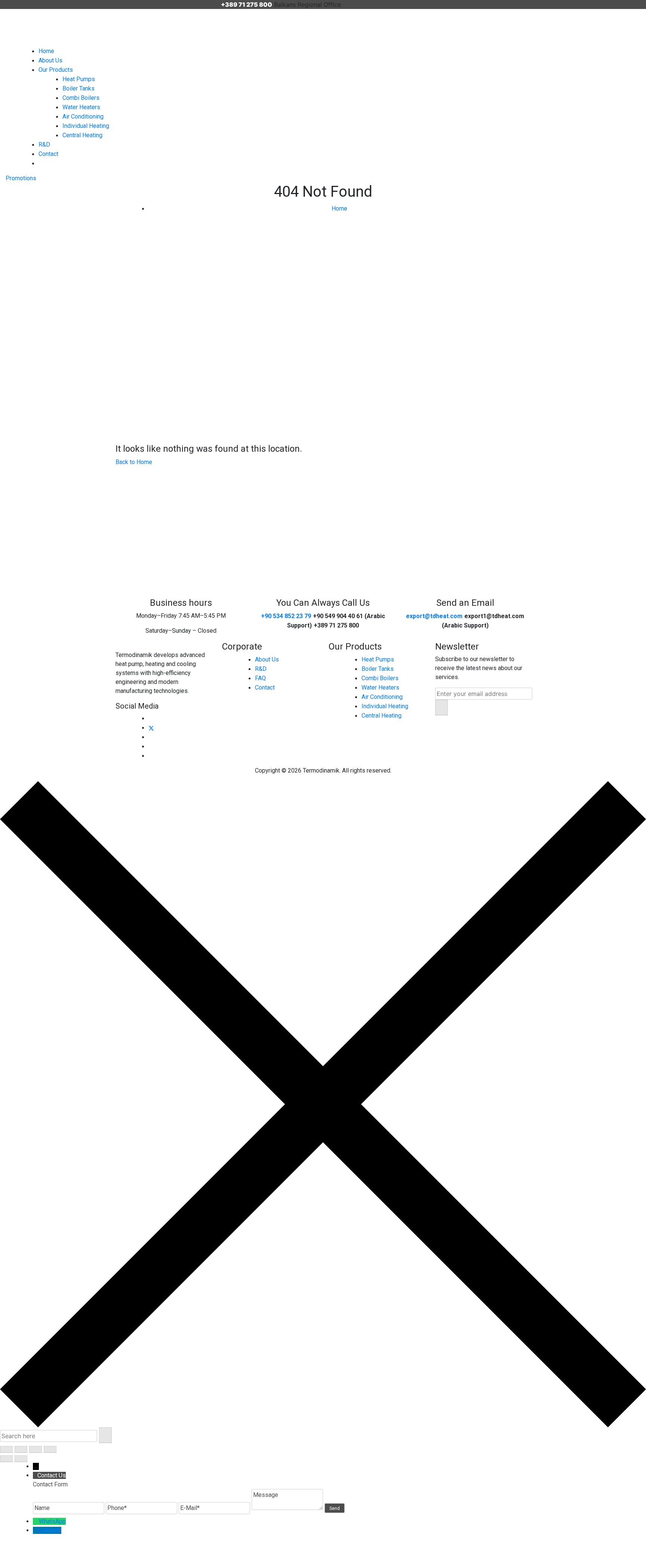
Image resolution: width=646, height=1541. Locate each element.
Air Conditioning (83, 116)
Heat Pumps (78, 79)
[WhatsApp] (36, 1521)
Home (46, 51)
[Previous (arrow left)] (6, 1458)
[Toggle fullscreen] (21, 1449)
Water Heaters (81, 107)
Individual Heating (85, 125)
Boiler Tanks (78, 88)
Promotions (21, 178)
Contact (48, 153)
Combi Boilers (80, 97)
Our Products (56, 69)
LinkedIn (50, 1530)
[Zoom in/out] (6, 1449)
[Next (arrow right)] (21, 1458)
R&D (44, 144)
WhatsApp (52, 1521)
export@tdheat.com (434, 616)
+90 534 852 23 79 (286, 616)
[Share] (35, 1449)
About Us (50, 60)
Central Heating (82, 135)
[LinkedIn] (36, 1530)
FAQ (260, 678)
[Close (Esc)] (50, 1449)
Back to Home (134, 462)
